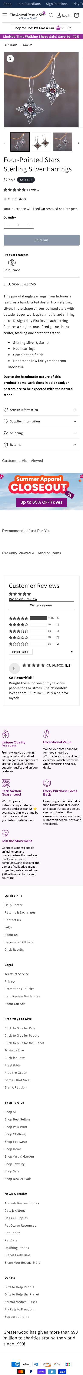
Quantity (10, 217)
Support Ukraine (17, 1316)
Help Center (14, 905)
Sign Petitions (57, 4)
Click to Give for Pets (20, 1028)
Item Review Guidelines (22, 996)
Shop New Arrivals (18, 1178)
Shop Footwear (16, 1141)
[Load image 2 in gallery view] (41, 141)
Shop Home (13, 1149)
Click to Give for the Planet (24, 1043)
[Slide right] (78, 143)
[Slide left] (4, 143)
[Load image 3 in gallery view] (62, 141)
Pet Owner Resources (20, 1225)
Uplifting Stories (17, 1247)
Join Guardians (29, 4)
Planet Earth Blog (18, 1255)
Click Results (14, 949)
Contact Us (13, 920)
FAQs (8, 927)
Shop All (11, 1112)
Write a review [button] (41, 605)
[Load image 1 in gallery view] (20, 141)
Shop (7, 4)
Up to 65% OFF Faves (41, 502)
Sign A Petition (16, 1087)
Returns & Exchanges (20, 912)
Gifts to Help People (19, 1287)
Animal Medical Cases (21, 1302)
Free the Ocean (16, 1072)
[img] (34, 665)
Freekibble (13, 1065)
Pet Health (13, 1232)
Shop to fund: (34, 28)
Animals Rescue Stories (22, 1203)
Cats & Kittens (15, 1210)
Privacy (10, 981)
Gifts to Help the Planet (22, 1294)
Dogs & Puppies (16, 1218)
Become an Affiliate (19, 942)
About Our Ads (15, 1003)
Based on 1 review (23, 599)
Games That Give (17, 1080)
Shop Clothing (15, 1134)
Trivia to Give (14, 1050)
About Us (11, 934)
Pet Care (11, 1240)
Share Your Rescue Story (22, 1262)
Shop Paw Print (16, 1127)
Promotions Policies (19, 988)
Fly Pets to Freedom (20, 1309)
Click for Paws (15, 1057)
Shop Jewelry (15, 1164)
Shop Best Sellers (17, 1119)
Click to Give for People (22, 1035)
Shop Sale (12, 1171)
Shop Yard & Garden (19, 1156)
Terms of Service (17, 974)
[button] (51, 15)
